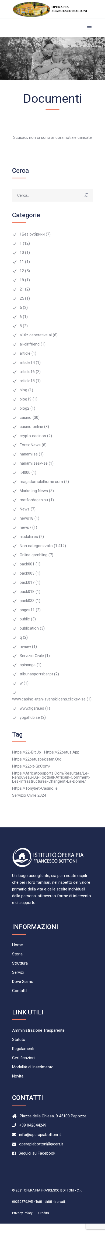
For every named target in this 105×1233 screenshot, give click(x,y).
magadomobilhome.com (41, 482)
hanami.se (29, 454)
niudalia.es (29, 537)
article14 (27, 363)
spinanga (28, 665)
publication (29, 628)
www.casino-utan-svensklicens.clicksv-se (49, 699)
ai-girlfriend (30, 344)
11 (22, 262)
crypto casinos (33, 436)
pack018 (27, 592)
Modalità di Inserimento (33, 1067)
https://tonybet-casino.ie (35, 788)
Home (17, 945)
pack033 (27, 601)
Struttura (20, 963)
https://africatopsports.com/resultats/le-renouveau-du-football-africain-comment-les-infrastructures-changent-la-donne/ (51, 777)
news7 (25, 528)
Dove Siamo (22, 982)
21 (22, 289)
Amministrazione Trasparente (38, 1030)
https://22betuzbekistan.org (36, 759)
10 (22, 253)
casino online (31, 427)
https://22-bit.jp (26, 752)
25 (22, 298)
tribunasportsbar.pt (36, 674)
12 (22, 271)
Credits (43, 1213)
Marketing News (34, 491)
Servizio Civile (32, 656)
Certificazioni (23, 1058)
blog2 (24, 408)
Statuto (18, 1040)
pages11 (27, 610)
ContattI (19, 991)
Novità (17, 1076)
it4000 (25, 473)
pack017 (27, 583)
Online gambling (33, 555)
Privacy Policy (22, 1213)
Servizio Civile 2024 (29, 795)
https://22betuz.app (61, 752)
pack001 (27, 564)
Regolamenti (23, 1049)
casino (26, 418)
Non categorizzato (36, 546)
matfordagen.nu (34, 500)
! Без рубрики (32, 234)
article (25, 353)
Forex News (30, 445)
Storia (17, 954)
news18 (26, 518)
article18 (27, 381)
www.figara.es (32, 708)
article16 (27, 372)
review (25, 647)
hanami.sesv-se (34, 463)
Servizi (18, 972)
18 (22, 280)
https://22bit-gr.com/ (31, 766)
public (25, 619)
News (25, 509)
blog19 (26, 399)
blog (23, 390)
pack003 (27, 573)
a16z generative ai (36, 335)
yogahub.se (30, 718)
